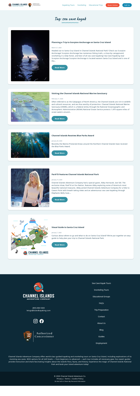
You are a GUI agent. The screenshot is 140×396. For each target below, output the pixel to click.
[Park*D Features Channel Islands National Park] (30, 187)
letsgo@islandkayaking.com (39, 310)
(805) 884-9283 (38, 308)
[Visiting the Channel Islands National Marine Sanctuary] (30, 107)
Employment (101, 343)
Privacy (60, 379)
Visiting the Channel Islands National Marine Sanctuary (79, 93)
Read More (60, 67)
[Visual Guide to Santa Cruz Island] (30, 237)
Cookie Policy (77, 379)
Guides (101, 336)
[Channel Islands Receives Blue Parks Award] (30, 145)
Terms (67, 379)
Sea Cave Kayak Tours (101, 283)
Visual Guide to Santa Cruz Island (68, 227)
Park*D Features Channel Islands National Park (75, 174)
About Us (101, 323)
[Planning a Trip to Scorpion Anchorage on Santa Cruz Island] (30, 56)
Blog (101, 330)
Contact (101, 316)
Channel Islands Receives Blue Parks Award (73, 135)
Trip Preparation (101, 310)
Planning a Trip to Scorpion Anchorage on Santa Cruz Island (81, 42)
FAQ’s (101, 303)
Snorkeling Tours (101, 290)
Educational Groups (101, 296)
